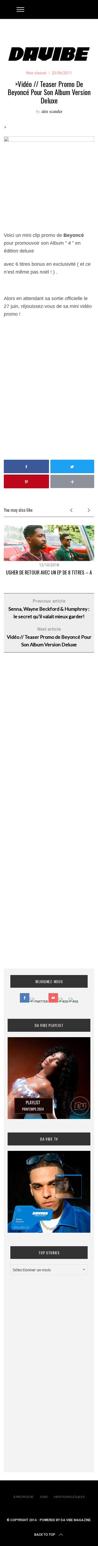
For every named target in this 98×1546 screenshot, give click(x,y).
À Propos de (23, 1497)
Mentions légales (69, 1497)
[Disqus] (49, 743)
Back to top (44, 1535)
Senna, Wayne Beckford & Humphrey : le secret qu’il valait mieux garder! (49, 609)
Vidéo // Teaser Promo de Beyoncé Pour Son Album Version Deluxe (49, 637)
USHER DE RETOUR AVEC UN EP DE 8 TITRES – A (49, 572)
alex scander (51, 111)
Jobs (44, 1497)
